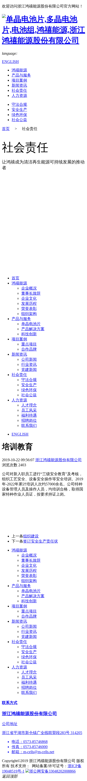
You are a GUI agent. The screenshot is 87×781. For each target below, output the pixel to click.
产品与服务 (21, 75)
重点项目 (29, 344)
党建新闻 (29, 370)
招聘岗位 (29, 420)
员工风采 (29, 410)
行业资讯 (29, 364)
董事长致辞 (31, 293)
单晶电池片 (31, 324)
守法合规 (19, 104)
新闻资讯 (19, 85)
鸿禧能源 (19, 70)
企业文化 (29, 298)
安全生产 (19, 109)
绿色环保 (19, 115)
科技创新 (29, 334)
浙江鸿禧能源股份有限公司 (58, 460)
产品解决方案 (32, 329)
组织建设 (31, 536)
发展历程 (29, 303)
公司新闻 (29, 359)
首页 (6, 129)
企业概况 (29, 288)
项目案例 (19, 80)
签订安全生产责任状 (40, 541)
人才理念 (29, 405)
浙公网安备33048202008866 (52, 771)
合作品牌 (29, 349)
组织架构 (29, 314)
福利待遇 (29, 415)
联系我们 (29, 425)
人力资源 (19, 95)
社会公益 (19, 120)
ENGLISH (10, 62)
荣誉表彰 (29, 308)
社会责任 (19, 90)
